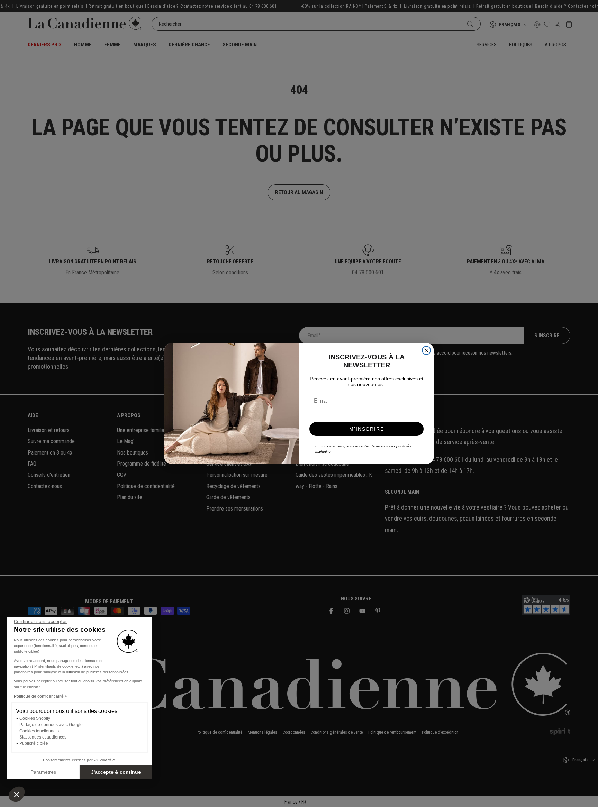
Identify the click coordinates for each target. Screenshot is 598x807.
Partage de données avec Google (51, 724)
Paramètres (43, 772)
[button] (16, 794)
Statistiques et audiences (42, 737)
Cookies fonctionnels (39, 730)
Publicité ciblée (33, 743)
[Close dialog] (426, 350)
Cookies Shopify (34, 718)
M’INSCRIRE (366, 429)
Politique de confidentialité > (40, 696)
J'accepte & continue (116, 772)
